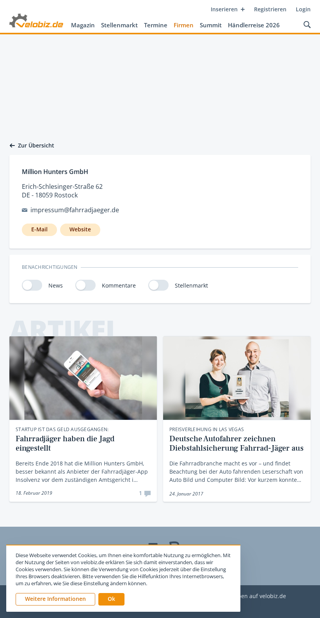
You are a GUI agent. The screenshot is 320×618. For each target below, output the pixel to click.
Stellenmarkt (119, 25)
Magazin (83, 25)
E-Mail (39, 229)
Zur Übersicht (36, 145)
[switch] (32, 285)
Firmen (184, 25)
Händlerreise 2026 (254, 25)
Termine (155, 25)
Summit (211, 25)
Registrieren (270, 9)
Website (80, 229)
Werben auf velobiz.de (256, 596)
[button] (111, 599)
